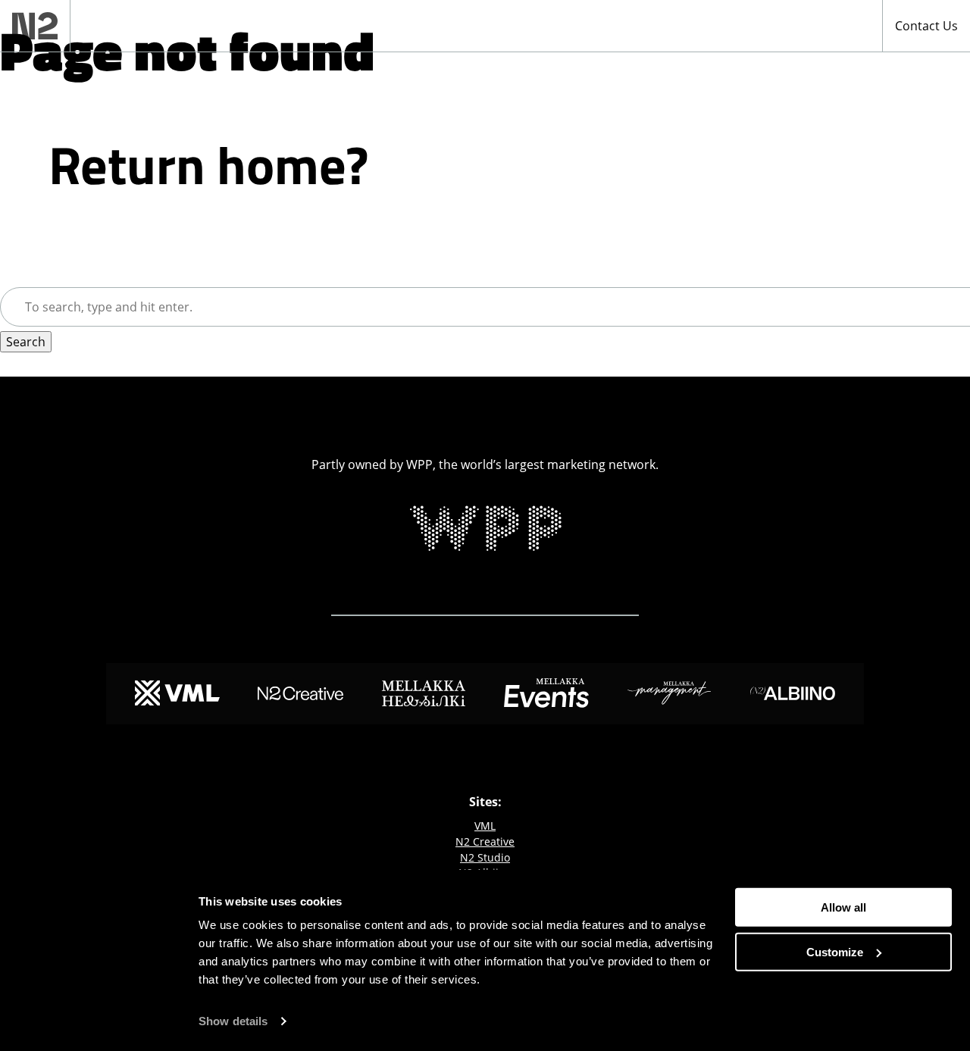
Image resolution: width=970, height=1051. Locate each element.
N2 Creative (485, 841)
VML (485, 825)
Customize (834, 951)
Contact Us (926, 25)
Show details (233, 1021)
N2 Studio (485, 857)
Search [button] (25, 341)
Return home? (208, 164)
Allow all (843, 907)
